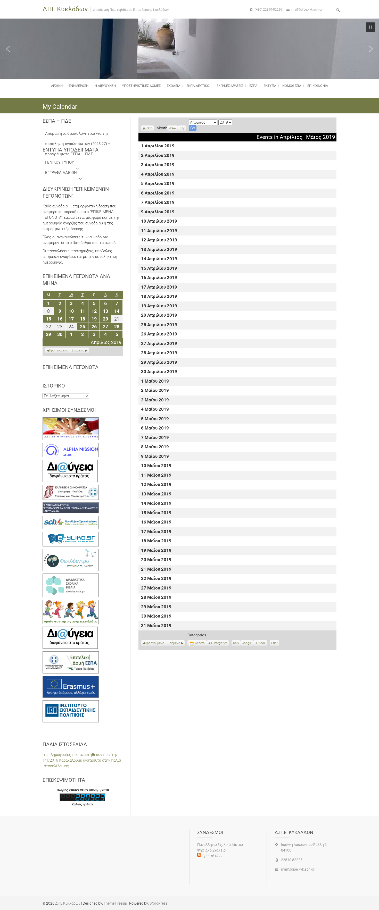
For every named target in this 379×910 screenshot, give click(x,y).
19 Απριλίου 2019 (159, 306)
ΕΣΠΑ (253, 86)
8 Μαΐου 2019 (155, 447)
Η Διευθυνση (105, 86)
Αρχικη (57, 86)
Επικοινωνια (317, 86)
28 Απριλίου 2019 (159, 353)
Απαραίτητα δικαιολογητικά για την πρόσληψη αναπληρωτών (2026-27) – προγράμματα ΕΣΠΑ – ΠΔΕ (78, 135)
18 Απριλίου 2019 (159, 296)
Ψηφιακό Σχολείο (211, 850)
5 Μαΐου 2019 (155, 419)
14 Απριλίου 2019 (159, 259)
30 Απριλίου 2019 (159, 372)
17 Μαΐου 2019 (156, 532)
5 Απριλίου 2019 (158, 184)
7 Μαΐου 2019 (155, 438)
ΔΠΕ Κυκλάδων (65, 9)
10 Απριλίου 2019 (159, 221)
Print (275, 643)
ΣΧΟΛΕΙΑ (173, 86)
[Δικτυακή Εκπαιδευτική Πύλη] (71, 534)
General (200, 643)
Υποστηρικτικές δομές (141, 86)
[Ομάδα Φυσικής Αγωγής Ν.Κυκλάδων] (71, 602)
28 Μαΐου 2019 (156, 597)
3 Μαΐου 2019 (155, 400)
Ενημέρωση (78, 86)
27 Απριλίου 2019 (159, 344)
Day (182, 128)
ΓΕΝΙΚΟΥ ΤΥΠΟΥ (59, 162)
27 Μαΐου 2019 (156, 588)
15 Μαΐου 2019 (156, 513)
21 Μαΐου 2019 (156, 569)
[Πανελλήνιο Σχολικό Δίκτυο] (71, 518)
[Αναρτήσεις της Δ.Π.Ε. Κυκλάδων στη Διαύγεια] (70, 462)
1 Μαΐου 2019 (155, 381)
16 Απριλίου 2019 (159, 278)
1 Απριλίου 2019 (158, 146)
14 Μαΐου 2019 (156, 503)
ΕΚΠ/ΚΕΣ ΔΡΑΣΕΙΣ (230, 86)
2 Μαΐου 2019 (155, 391)
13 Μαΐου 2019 (156, 494)
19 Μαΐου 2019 (156, 551)
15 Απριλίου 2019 (159, 268)
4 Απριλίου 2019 (158, 174)
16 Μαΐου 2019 (156, 522)
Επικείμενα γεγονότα (70, 367)
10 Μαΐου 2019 (156, 466)
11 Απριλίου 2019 (159, 231)
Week (172, 128)
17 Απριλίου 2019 (159, 287)
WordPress (158, 903)
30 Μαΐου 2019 (156, 616)
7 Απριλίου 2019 (158, 202)
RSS (236, 643)
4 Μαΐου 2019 (155, 409)
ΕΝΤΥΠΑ (269, 86)
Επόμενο (174, 643)
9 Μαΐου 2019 (155, 456)
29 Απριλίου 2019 (159, 362)
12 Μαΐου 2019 (156, 485)
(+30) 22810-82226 (268, 9)
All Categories (217, 643)
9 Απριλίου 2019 (158, 212)
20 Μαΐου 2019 (156, 560)
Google (247, 643)
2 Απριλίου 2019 (158, 156)
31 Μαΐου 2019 (156, 626)
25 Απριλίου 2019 (159, 325)
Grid (149, 129)
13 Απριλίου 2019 (159, 250)
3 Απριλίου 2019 (158, 165)
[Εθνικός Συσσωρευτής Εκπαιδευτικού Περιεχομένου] (71, 552)
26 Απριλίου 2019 (159, 334)
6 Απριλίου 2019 (158, 193)
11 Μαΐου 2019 (156, 475)
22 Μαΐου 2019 (156, 579)
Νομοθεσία (291, 86)
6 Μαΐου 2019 (155, 428)
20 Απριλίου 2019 (159, 315)
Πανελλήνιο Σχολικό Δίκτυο (220, 844)
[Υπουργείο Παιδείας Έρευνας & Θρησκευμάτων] (71, 487)
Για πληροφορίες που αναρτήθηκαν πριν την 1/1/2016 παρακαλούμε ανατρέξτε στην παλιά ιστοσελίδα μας (82, 760)
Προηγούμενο (154, 643)
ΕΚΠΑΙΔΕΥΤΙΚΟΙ (198, 86)
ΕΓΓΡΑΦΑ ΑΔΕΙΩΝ (61, 172)
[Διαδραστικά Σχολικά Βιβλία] (71, 576)
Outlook (260, 643)
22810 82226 (291, 860)
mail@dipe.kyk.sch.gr (306, 9)
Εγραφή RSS (211, 856)
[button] (8, 49)
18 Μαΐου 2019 (156, 541)
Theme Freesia (115, 903)
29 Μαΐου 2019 (156, 607)
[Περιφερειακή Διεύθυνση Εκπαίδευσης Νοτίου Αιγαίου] (71, 505)
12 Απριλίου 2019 (159, 240)
